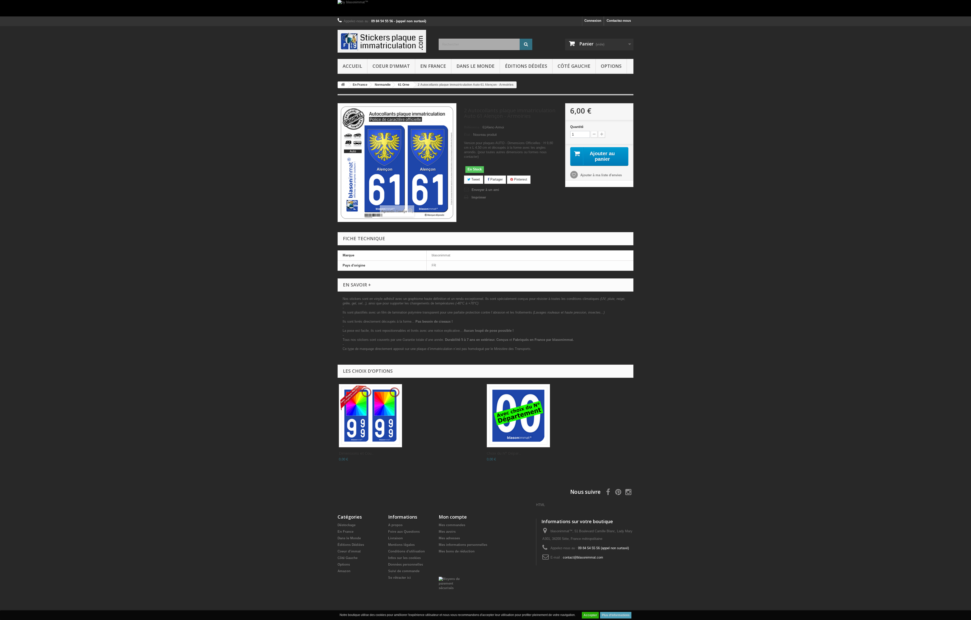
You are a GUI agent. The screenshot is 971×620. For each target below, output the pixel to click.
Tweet (475, 179)
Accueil (352, 66)
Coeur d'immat (391, 66)
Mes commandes (452, 525)
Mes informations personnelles (463, 545)
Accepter (590, 615)
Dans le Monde (475, 66)
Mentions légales (401, 545)
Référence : (472, 127)
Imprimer (479, 197)
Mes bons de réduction (457, 551)
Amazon (344, 571)
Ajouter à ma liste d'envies (600, 175)
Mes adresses (449, 538)
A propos (395, 525)
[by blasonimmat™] (485, 8)
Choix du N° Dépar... (504, 453)
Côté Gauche (574, 66)
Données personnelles (405, 564)
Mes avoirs (447, 532)
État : (468, 135)
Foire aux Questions (404, 532)
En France (433, 66)
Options (611, 66)
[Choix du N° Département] (518, 415)
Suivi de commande (404, 571)
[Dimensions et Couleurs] (370, 415)
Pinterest (520, 179)
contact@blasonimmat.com (583, 557)
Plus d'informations (616, 615)
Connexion (592, 21)
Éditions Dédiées (526, 66)
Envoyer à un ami (485, 190)
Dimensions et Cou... (356, 453)
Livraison (395, 538)
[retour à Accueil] (343, 85)
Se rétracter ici (399, 578)
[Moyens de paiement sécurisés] (452, 583)
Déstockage (347, 525)
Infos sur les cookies (404, 558)
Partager (496, 179)
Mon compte (453, 517)
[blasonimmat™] (384, 41)
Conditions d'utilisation (406, 551)
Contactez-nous (619, 21)
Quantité (576, 127)
